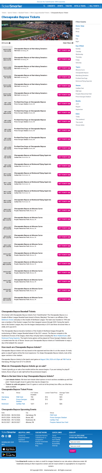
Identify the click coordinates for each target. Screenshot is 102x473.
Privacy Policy (56, 437)
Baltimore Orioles (8, 320)
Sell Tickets (94, 6)
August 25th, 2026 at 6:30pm (50, 359)
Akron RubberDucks (60, 336)
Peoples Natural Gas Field (59, 422)
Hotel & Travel (80, 6)
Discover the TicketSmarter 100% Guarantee (51, 2)
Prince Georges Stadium (21, 400)
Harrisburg (5, 397)
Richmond (5, 404)
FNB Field (65, 359)
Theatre (68, 6)
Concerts (51, 6)
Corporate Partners (41, 435)
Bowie (4, 399)
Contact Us (21, 435)
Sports (60, 6)
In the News (39, 443)
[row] (37, 50)
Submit (72, 451)
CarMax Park (20, 404)
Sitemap (55, 445)
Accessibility (56, 443)
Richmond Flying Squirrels (11, 338)
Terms (54, 435)
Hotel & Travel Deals (41, 441)
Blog (36, 445)
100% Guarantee (23, 441)
